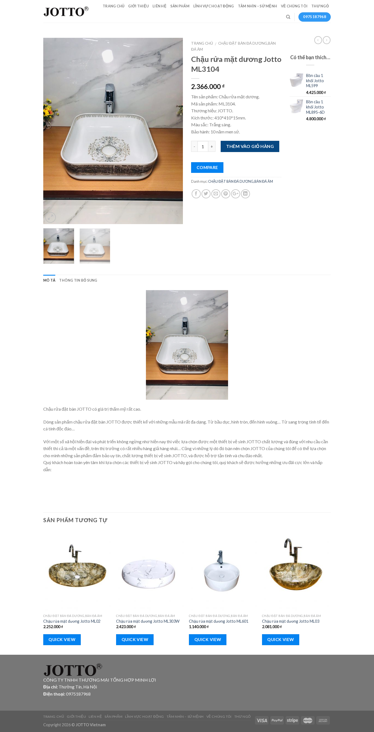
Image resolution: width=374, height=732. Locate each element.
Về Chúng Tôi (294, 6)
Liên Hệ (159, 6)
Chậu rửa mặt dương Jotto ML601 (218, 621)
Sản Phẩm (179, 6)
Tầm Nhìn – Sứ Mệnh (257, 6)
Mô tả (49, 280)
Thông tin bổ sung (78, 280)
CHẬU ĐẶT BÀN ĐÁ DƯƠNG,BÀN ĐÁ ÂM (240, 181)
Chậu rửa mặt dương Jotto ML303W (148, 621)
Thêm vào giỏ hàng (250, 146)
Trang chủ (202, 43)
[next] (173, 131)
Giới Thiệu (138, 6)
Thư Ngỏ (320, 6)
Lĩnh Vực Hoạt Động (213, 6)
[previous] (53, 131)
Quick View (61, 639)
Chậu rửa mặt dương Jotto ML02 (71, 621)
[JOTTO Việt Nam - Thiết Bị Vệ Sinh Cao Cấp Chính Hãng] (66, 11)
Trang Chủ (113, 6)
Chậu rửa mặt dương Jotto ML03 (290, 621)
